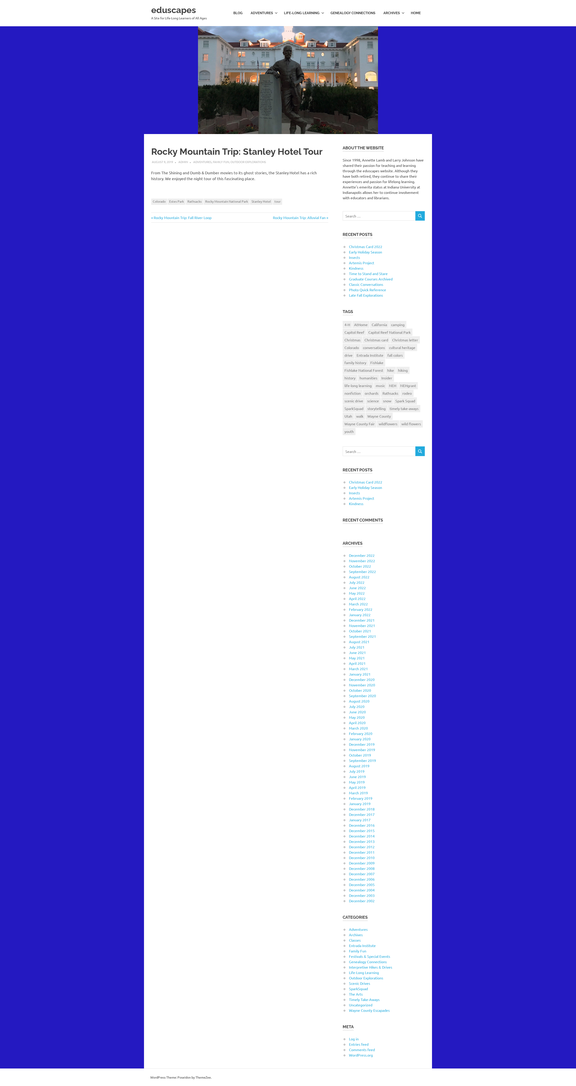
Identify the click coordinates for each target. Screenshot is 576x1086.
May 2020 (357, 717)
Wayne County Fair (359, 423)
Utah (348, 416)
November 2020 (362, 685)
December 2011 (362, 852)
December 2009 (362, 863)
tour (277, 201)
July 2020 (356, 706)
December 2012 (362, 846)
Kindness (356, 268)
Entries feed (359, 1044)
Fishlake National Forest (363, 370)
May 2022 (357, 593)
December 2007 (362, 873)
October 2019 (360, 755)
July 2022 (356, 582)
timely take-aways (404, 408)
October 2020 (360, 690)
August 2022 (359, 577)
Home (416, 13)
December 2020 (362, 679)
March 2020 (358, 728)
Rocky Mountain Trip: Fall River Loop (182, 217)
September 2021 (362, 636)
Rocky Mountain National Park (226, 201)
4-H (347, 324)
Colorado (159, 201)
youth (349, 431)
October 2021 (360, 631)
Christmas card (376, 340)
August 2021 (359, 641)
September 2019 (362, 760)
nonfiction (352, 393)
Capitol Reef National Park (389, 332)
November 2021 (362, 625)
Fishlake (376, 362)
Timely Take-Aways (364, 999)
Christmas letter (405, 340)
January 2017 (360, 819)
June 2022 (357, 587)
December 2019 (362, 744)
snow (387, 401)
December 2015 (362, 830)
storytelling (376, 408)
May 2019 (357, 782)
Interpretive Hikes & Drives (370, 967)
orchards (371, 393)
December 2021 (362, 620)
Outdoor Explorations (248, 162)
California (379, 324)
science (373, 401)
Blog (238, 13)
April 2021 (357, 663)
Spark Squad (405, 401)
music (380, 385)
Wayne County (379, 416)
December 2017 (362, 814)
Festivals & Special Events (369, 956)
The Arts (356, 994)
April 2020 (357, 722)
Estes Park (176, 201)
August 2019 (359, 766)
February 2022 (360, 609)
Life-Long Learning (364, 972)
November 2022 (362, 560)
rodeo (407, 393)
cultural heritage (402, 347)
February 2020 (360, 733)
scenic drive (353, 401)
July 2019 (356, 771)
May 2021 (357, 658)
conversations (374, 347)
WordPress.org (361, 1055)
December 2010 (362, 857)
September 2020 (362, 695)
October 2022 (360, 566)
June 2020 (357, 712)
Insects (354, 257)
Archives (391, 13)
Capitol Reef (354, 332)
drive (348, 355)
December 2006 (362, 879)
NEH (392, 385)
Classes (355, 940)
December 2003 (362, 895)
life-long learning (358, 385)
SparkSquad (353, 408)
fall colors (395, 355)
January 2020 (360, 739)
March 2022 (358, 604)
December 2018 (362, 809)
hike (390, 370)
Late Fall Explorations (366, 295)
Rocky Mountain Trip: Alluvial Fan (299, 217)
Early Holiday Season (365, 252)
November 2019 (362, 749)
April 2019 (357, 787)
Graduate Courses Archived (371, 279)
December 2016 (362, 825)
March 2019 (358, 792)
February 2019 (360, 798)
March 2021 (358, 668)
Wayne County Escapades (369, 1010)
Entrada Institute (370, 355)
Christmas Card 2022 (365, 246)
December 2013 (362, 841)
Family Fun (221, 162)
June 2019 (357, 776)
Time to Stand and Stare (368, 273)
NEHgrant (408, 385)
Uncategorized (360, 1005)
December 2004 (362, 890)
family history (355, 362)
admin (183, 162)
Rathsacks (194, 201)
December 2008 (362, 868)
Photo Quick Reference (367, 289)
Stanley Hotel (261, 201)
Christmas (352, 340)
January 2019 (360, 803)
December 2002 (362, 900)
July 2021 (356, 647)
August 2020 (359, 701)
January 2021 (360, 674)
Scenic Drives (359, 983)
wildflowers (388, 423)
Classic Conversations (366, 284)
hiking (403, 370)
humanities (368, 378)
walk (359, 416)
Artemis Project (361, 262)
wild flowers (411, 423)
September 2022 (362, 571)
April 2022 (357, 598)
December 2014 (362, 836)
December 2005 (362, 884)
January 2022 (360, 614)
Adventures (262, 13)
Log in (354, 1039)
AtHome (361, 324)
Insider (386, 378)
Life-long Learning (302, 13)
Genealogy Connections (353, 13)
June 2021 (357, 652)
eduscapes (173, 10)
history (350, 378)
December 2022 (362, 555)
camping (398, 324)
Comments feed (362, 1049)
